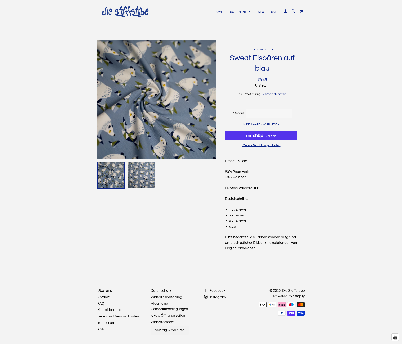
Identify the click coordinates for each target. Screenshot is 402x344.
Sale (274, 11)
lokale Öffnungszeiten (168, 315)
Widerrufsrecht (162, 322)
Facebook (217, 291)
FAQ (100, 304)
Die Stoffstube (293, 291)
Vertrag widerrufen (170, 330)
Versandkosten (275, 94)
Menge (238, 113)
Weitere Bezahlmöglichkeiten (261, 145)
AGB (100, 329)
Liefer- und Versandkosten (118, 316)
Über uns (104, 291)
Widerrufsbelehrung (166, 297)
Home (218, 11)
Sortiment (238, 11)
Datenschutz (161, 291)
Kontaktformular (110, 310)
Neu (261, 11)
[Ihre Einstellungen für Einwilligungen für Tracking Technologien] (395, 337)
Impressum (106, 323)
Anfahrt (103, 297)
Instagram (217, 297)
